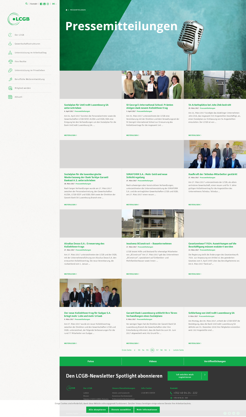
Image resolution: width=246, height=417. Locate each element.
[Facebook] (41, 4)
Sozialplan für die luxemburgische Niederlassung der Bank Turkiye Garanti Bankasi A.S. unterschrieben (86, 177)
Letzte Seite (178, 350)
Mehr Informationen (147, 409)
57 (157, 350)
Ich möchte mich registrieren (185, 375)
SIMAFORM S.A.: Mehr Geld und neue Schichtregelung (146, 176)
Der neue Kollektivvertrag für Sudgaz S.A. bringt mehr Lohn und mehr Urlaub (87, 314)
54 (143, 350)
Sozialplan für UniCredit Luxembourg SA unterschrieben (86, 106)
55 (147, 350)
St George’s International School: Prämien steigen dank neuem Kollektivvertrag (149, 106)
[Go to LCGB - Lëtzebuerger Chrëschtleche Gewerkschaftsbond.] (67, 10)
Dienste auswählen (121, 409)
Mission (86, 396)
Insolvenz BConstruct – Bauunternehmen (149, 243)
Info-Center (146, 388)
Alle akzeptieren (97, 409)
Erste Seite (126, 350)
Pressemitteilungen (82, 111)
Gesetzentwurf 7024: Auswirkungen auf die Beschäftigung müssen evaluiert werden (212, 245)
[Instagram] (48, 4)
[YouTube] (44, 4)
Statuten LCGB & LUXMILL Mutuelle (96, 399)
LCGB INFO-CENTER (148, 393)
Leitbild (86, 393)
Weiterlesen (69, 135)
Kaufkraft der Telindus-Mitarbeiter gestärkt (212, 174)
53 (139, 350)
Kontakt (33, 4)
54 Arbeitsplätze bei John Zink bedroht (209, 104)
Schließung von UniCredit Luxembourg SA (211, 313)
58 (161, 350)
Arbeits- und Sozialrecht (120, 393)
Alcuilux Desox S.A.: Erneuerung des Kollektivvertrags (84, 245)
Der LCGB (87, 388)
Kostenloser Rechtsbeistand (122, 396)
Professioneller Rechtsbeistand (123, 399)
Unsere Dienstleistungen (123, 388)
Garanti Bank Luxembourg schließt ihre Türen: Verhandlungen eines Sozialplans (151, 314)
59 (165, 350)
